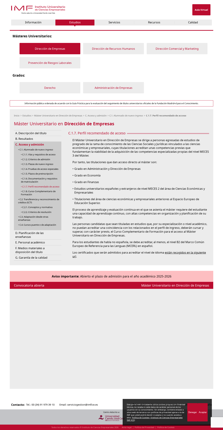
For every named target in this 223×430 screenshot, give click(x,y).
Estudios (75, 22)
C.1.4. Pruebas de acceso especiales (40, 168)
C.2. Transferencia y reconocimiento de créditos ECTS (38, 201)
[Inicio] (38, 13)
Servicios (114, 22)
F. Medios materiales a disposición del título (30, 250)
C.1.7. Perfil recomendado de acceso (166, 115)
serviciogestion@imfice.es (82, 404)
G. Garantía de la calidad (31, 258)
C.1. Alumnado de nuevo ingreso (126, 115)
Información (33, 22)
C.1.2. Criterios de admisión (36, 159)
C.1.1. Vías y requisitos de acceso (39, 154)
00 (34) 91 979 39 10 (43, 404)
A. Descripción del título (31, 133)
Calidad (193, 22)
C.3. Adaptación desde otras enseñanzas (33, 218)
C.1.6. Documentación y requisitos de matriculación (39, 180)
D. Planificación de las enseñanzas (29, 235)
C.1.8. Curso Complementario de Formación (38, 193)
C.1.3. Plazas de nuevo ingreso (37, 164)
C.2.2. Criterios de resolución (36, 212)
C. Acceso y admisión (96, 115)
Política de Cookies (165, 427)
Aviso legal (127, 427)
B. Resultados (24, 139)
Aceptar (203, 412)
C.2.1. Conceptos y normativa (37, 207)
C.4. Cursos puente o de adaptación (38, 224)
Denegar (192, 412)
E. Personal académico (30, 242)
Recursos (154, 22)
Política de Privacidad (144, 427)
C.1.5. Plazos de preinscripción (37, 173)
